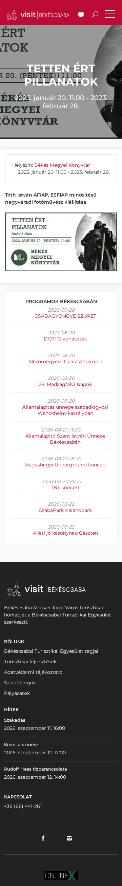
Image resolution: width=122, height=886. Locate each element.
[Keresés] (95, 15)
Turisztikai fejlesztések (30, 662)
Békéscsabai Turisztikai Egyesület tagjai (51, 651)
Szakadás (14, 720)
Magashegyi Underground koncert (65, 465)
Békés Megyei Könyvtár (62, 165)
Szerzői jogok (20, 683)
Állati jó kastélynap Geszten (65, 533)
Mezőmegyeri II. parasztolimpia (65, 361)
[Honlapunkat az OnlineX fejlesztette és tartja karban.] (61, 875)
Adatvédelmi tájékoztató (33, 672)
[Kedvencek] (81, 15)
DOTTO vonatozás (65, 339)
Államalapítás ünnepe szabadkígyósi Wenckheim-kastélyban (65, 410)
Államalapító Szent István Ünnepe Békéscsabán (65, 439)
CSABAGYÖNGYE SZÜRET (65, 316)
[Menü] (110, 15)
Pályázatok (17, 693)
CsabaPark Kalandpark (65, 510)
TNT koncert (65, 487)
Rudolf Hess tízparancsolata (35, 769)
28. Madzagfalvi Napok (65, 384)
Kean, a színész (21, 744)
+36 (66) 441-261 (23, 806)
